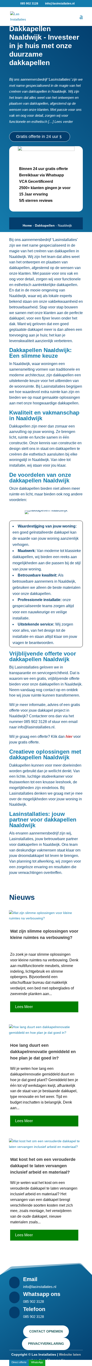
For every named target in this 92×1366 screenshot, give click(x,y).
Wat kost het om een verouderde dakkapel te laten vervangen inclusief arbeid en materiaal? (42, 1166)
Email (30, 1279)
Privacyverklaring (46, 1343)
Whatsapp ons (41, 1294)
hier (69, 737)
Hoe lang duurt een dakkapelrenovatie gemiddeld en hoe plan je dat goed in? (43, 1051)
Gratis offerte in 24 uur (37, 136)
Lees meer (24, 1007)
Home (27, 225)
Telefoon (34, 1309)
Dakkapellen (45, 225)
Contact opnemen (46, 1331)
